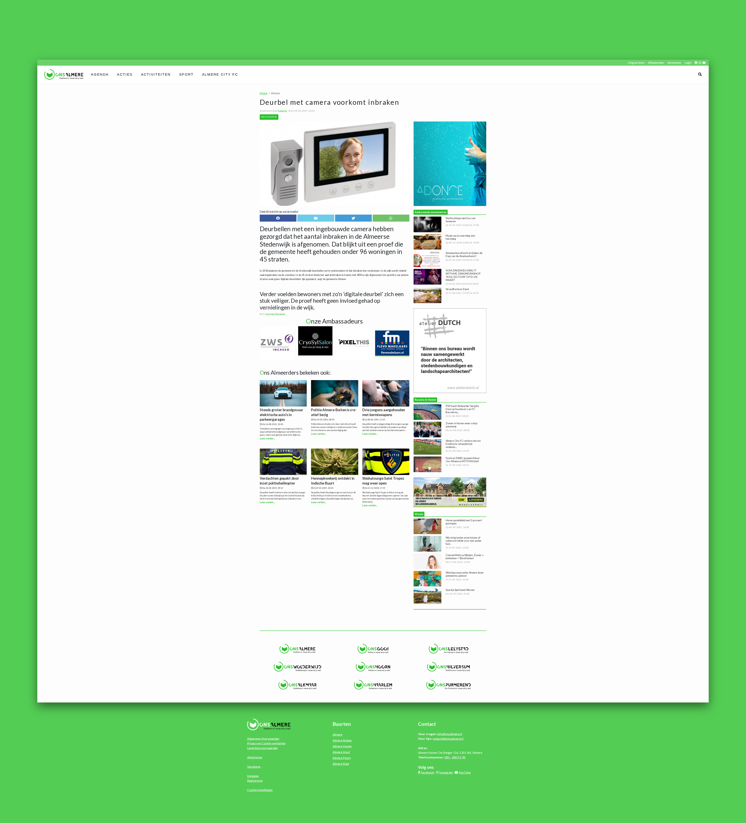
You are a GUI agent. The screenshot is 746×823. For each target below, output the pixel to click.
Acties (125, 74)
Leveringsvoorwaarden (262, 748)
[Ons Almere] (297, 648)
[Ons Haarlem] (373, 685)
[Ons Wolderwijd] (297, 667)
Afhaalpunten (656, 62)
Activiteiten (156, 74)
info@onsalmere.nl (449, 734)
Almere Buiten (342, 740)
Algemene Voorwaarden (263, 738)
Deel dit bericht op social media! (279, 211)
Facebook (427, 772)
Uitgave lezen (636, 62)
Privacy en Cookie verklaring (266, 743)
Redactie (282, 110)
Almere (337, 734)
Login (688, 62)
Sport (186, 74)
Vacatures (254, 766)
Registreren (255, 780)
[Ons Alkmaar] (297, 685)
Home (263, 93)
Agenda (100, 74)
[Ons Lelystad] (448, 648)
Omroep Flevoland (275, 313)
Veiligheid (269, 116)
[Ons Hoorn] (373, 667)
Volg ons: (426, 767)
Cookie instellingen (260, 790)
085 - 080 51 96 (454, 757)
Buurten (342, 724)
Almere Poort (342, 758)
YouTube (465, 772)
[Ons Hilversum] (448, 667)
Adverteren (674, 62)
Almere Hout (341, 752)
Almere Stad (341, 763)
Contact (427, 724)
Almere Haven (342, 746)
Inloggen (253, 776)
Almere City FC (220, 74)
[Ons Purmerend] (448, 685)
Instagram (446, 772)
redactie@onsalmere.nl (448, 738)
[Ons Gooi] (373, 648)
